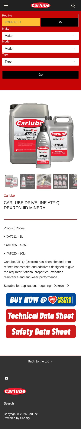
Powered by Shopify (17, 418)
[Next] (72, 135)
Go (41, 67)
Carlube (9, 195)
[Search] (73, 5)
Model (6, 41)
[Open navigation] (6, 5)
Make (5, 28)
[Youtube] (6, 378)
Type (5, 54)
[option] (40, 135)
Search (9, 403)
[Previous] (8, 135)
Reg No (7, 15)
